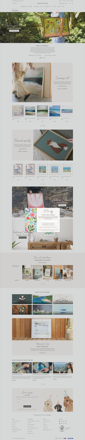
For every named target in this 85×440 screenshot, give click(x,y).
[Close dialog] (26, 209)
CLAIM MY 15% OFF (48, 224)
